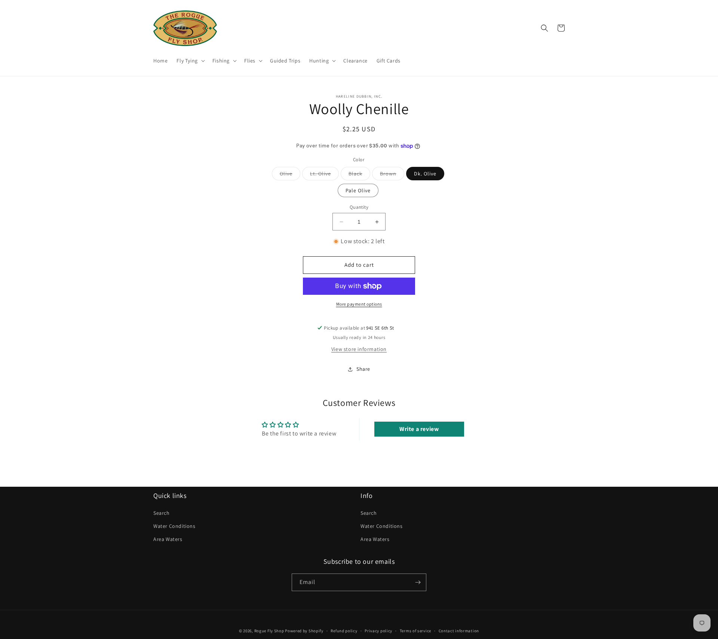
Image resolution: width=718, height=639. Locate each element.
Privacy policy (378, 630)
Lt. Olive (324, 175)
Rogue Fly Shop (269, 630)
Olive (290, 175)
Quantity (359, 207)
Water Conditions (174, 526)
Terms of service (415, 630)
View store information (359, 349)
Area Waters (167, 539)
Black (359, 175)
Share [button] (363, 369)
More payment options (359, 304)
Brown (392, 175)
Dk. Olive (425, 173)
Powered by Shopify (304, 630)
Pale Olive (358, 190)
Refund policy (344, 630)
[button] (190, 60)
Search (161, 513)
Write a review (419, 429)
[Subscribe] (417, 582)
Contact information (459, 630)
